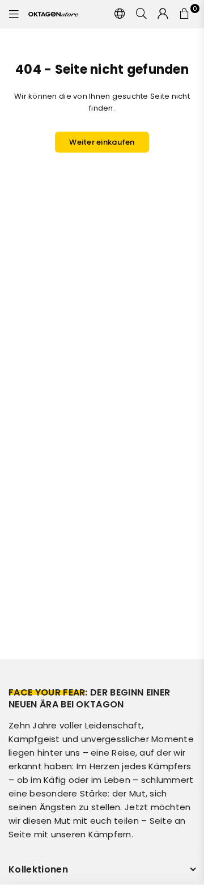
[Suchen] (141, 14)
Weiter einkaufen (101, 142)
